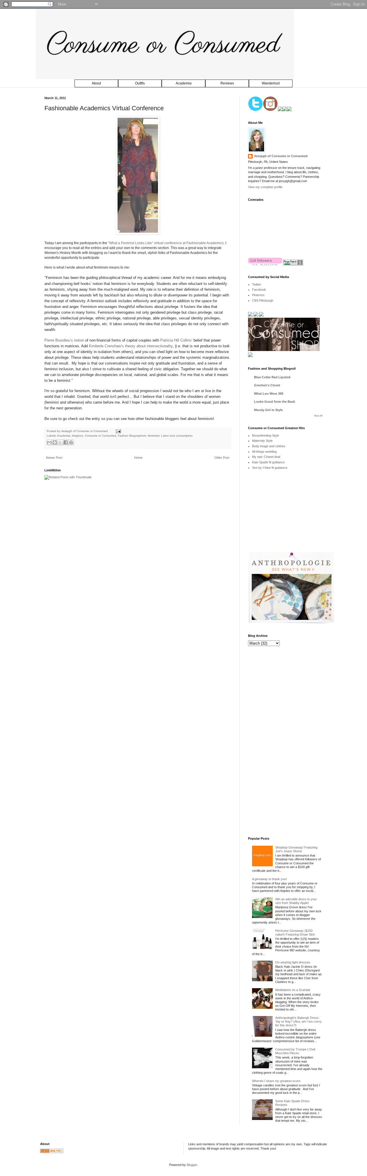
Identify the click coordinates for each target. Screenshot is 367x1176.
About (96, 83)
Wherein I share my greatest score (276, 1081)
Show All (318, 416)
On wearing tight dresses (292, 962)
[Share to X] (60, 442)
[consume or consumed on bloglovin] (265, 264)
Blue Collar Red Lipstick (272, 377)
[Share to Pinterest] (71, 442)
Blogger (192, 1165)
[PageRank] (293, 264)
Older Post (221, 457)
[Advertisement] (291, 515)
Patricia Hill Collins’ (176, 340)
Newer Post (54, 457)
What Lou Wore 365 (268, 393)
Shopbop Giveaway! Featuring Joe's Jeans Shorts (296, 849)
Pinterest (258, 295)
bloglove (77, 435)
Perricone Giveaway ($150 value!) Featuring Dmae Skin (295, 932)
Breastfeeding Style (265, 435)
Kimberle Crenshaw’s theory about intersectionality (131, 346)
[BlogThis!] (55, 442)
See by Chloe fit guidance (269, 467)
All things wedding (264, 451)
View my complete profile (265, 187)
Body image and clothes (268, 446)
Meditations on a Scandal (292, 990)
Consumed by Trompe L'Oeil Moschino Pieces (295, 1051)
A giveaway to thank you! (269, 879)
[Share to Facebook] (66, 442)
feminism (153, 435)
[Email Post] (117, 431)
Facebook (259, 289)
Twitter (256, 284)
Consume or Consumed (100, 435)
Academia (184, 83)
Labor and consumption (177, 435)
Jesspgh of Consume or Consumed (85, 431)
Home (138, 457)
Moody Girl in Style (268, 410)
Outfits (140, 83)
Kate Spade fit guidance (268, 462)
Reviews (227, 83)
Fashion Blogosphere (132, 435)
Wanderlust (271, 83)
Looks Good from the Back (274, 401)
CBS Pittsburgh (262, 300)
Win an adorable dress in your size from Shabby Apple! (296, 901)
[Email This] (49, 442)
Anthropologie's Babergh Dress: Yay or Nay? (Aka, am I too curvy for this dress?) (298, 1021)
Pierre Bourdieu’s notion (64, 340)
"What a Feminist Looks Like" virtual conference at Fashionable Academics (166, 243)
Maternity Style (262, 440)
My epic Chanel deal (266, 456)
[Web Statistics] (51, 1152)
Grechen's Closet (267, 385)
